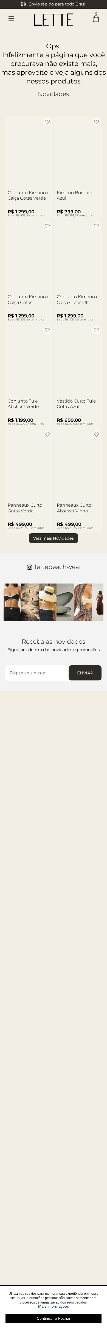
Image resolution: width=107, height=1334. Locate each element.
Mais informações (70, 1306)
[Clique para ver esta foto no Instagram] (12, 602)
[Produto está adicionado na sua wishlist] (47, 122)
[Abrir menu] (11, 18)
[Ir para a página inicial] (53, 18)
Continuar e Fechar (54, 1318)
